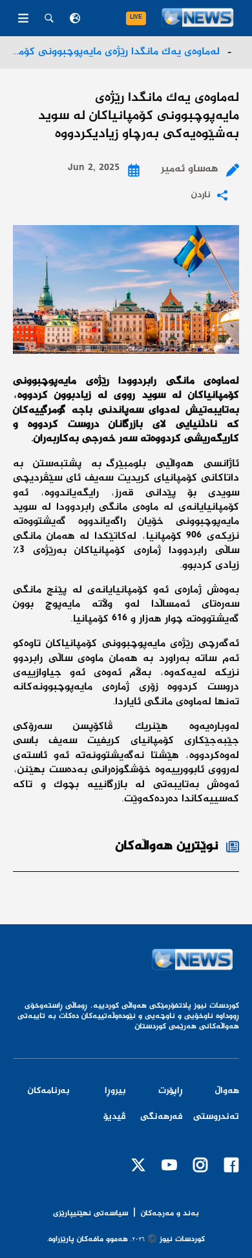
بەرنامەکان (49, 1091)
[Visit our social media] (231, 1165)
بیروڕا (115, 1091)
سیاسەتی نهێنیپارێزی (90, 1214)
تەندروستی (216, 1117)
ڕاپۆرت (170, 1091)
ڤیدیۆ (114, 1117)
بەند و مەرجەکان (170, 1213)
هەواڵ (227, 1091)
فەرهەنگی (161, 1117)
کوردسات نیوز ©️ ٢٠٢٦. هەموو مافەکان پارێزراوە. (126, 1240)
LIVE (136, 18)
